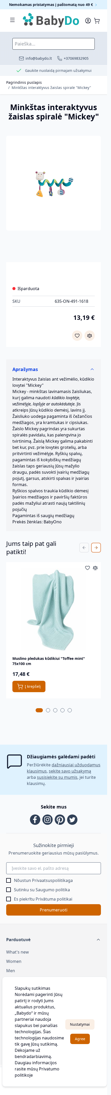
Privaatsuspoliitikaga (52, 880)
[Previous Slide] (84, 548)
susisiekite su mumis (57, 777)
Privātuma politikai (54, 899)
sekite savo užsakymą (70, 771)
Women (13, 961)
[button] (53, 939)
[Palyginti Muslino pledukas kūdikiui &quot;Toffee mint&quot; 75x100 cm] (95, 567)
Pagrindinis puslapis (24, 82)
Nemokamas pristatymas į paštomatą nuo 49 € (51, 4)
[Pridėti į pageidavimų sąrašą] (77, 335)
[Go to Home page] (51, 20)
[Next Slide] (96, 548)
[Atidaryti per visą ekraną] (53, 183)
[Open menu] (12, 20)
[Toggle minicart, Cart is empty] (97, 21)
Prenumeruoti (53, 910)
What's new (17, 952)
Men (10, 970)
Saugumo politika (53, 890)
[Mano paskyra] (88, 21)
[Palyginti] (89, 335)
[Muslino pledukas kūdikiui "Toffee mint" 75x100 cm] (53, 609)
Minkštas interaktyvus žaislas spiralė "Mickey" (51, 87)
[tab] (39, 710)
